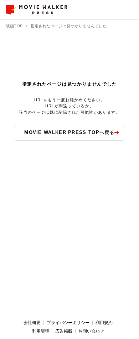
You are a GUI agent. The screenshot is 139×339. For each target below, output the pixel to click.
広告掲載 (63, 331)
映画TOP (14, 26)
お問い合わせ (91, 331)
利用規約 (104, 322)
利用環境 (40, 331)
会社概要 (32, 322)
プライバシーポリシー (68, 322)
